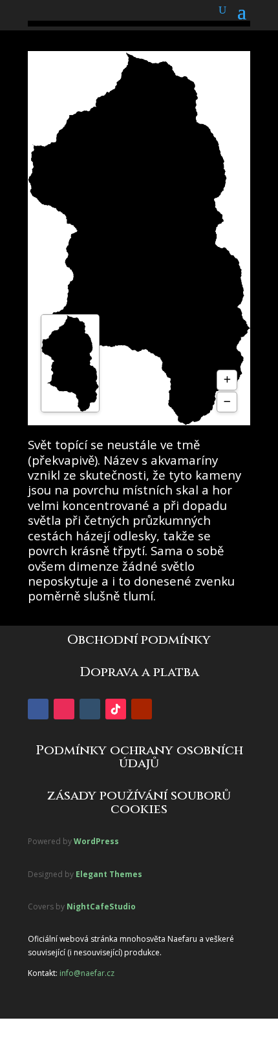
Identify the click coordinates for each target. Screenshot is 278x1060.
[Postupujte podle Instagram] (64, 709)
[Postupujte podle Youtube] (141, 709)
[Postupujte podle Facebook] (38, 709)
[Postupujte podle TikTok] (115, 709)
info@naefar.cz (86, 973)
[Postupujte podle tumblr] (90, 709)
